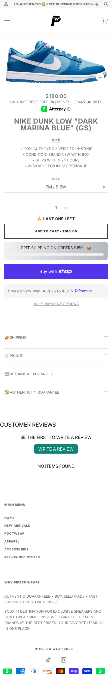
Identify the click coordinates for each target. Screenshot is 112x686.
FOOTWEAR (14, 533)
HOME (9, 518)
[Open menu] (12, 20)
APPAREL (12, 541)
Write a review (56, 449)
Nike (56, 140)
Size (56, 179)
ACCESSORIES (16, 549)
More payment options (56, 304)
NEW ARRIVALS (17, 526)
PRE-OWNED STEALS (22, 557)
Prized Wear (51, 649)
